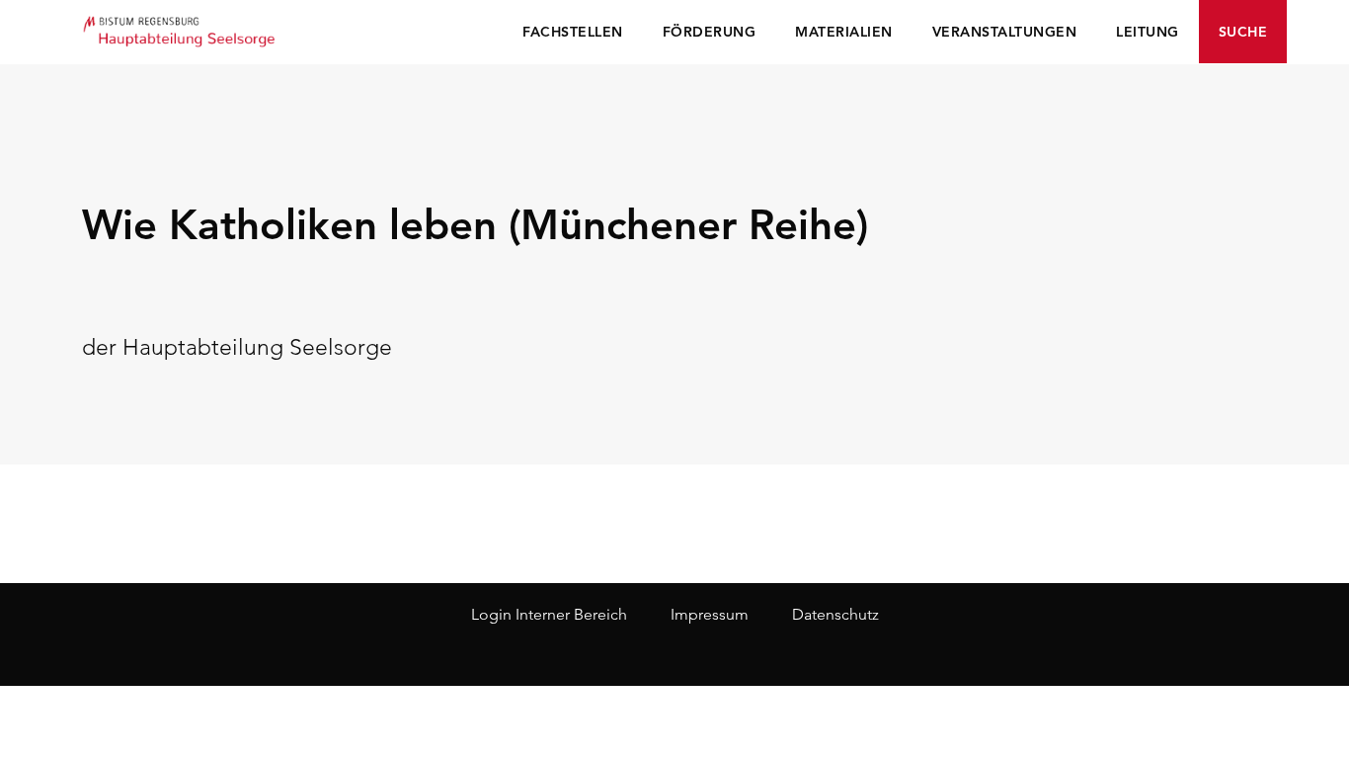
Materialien (844, 32)
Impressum (710, 614)
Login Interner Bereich (549, 614)
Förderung (709, 32)
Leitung (1147, 32)
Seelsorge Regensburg (180, 29)
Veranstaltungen (1004, 32)
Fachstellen (572, 32)
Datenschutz (835, 614)
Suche (1243, 32)
